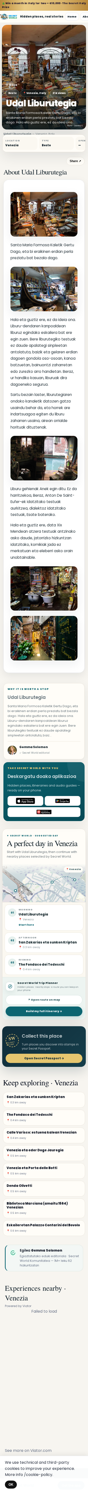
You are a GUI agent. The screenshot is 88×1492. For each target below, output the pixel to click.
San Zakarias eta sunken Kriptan (48, 942)
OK (11, 1484)
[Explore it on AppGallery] (44, 812)
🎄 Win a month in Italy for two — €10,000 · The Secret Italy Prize (44, 5)
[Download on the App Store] (25, 801)
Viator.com (41, 1450)
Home (72, 16)
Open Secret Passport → (44, 1058)
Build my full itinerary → (44, 1011)
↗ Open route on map (44, 1000)
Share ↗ (75, 161)
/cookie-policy (38, 1474)
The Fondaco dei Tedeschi (41, 964)
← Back (11, 85)
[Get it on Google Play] (62, 801)
